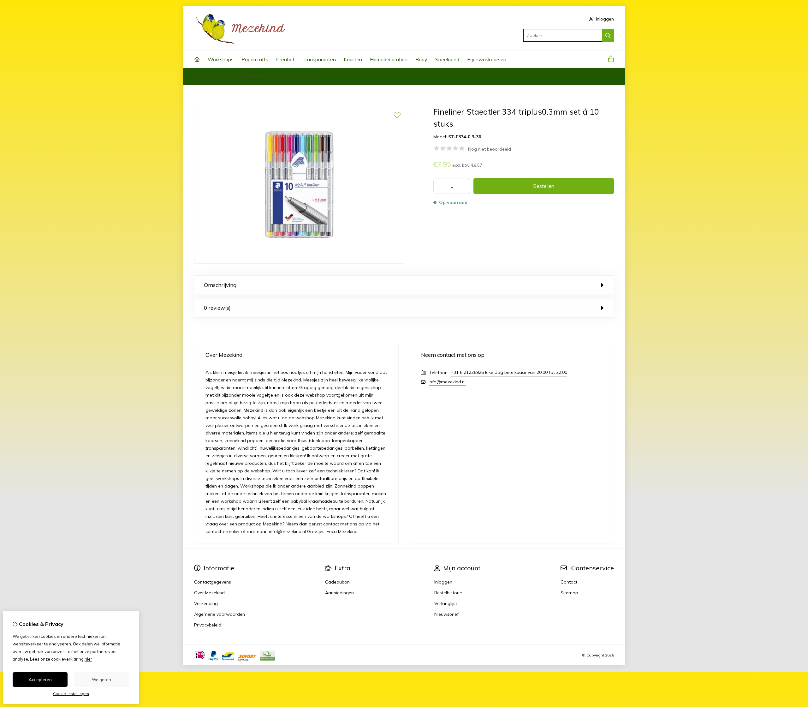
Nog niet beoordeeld (489, 149)
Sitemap (569, 593)
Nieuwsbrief (446, 614)
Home (200, 77)
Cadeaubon (337, 582)
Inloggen (443, 582)
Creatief (285, 59)
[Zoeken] (608, 35)
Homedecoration (388, 59)
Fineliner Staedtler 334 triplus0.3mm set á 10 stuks (264, 77)
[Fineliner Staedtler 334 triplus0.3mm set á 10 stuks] (299, 262)
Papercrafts (254, 59)
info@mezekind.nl (447, 382)
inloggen (604, 19)
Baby (421, 59)
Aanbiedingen (339, 593)
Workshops (221, 59)
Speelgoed (447, 59)
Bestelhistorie (448, 593)
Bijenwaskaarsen (486, 59)
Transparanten (319, 59)
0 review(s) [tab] (217, 307)
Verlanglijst (445, 603)
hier (88, 659)
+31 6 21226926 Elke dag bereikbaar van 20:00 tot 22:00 (509, 372)
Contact (569, 582)
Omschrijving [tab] (220, 285)
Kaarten (353, 59)
